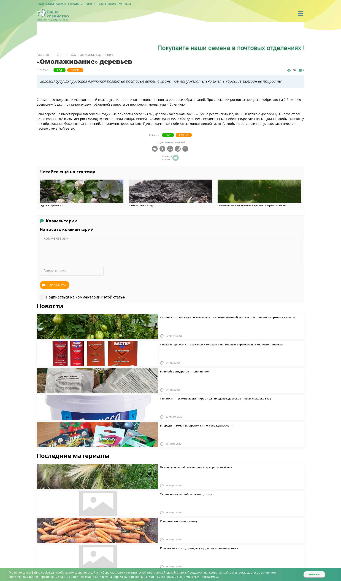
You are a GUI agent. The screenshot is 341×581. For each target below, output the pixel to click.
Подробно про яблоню (51, 205)
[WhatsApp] (185, 149)
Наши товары (44, 3)
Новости (82, 3)
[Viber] (178, 149)
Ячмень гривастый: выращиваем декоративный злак (188, 466)
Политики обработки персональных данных (39, 577)
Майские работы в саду (141, 205)
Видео (101, 3)
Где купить (69, 3)
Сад (57, 70)
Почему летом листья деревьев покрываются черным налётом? (252, 205)
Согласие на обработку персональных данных (127, 577)
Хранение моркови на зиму (174, 520)
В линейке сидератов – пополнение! (179, 371)
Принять (314, 574)
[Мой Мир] (170, 149)
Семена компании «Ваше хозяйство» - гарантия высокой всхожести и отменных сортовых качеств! (213, 317)
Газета (92, 3)
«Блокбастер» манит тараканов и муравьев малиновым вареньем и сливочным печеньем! (208, 344)
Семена (57, 3)
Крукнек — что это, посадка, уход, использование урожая (190, 547)
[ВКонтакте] (155, 149)
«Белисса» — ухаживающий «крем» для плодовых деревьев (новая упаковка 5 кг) (203, 398)
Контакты (112, 3)
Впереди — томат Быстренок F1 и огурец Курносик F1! (188, 425)
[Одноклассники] (162, 149)
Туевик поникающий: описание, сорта (180, 493)
